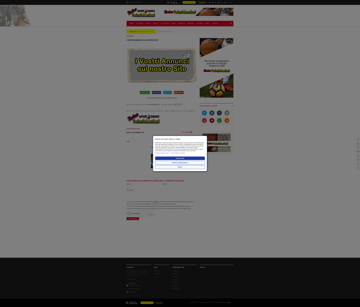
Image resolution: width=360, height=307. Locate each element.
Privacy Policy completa (178, 153)
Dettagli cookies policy (162, 153)
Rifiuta (180, 167)
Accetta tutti (180, 158)
